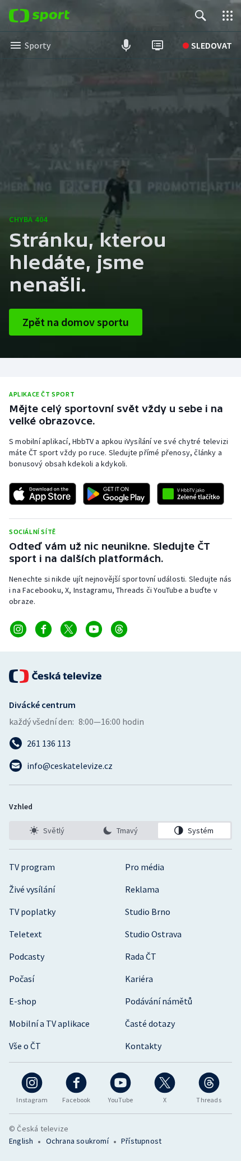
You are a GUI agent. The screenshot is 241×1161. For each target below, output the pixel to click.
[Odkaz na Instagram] (18, 629)
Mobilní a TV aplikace (49, 1023)
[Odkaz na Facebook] (43, 629)
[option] (47, 830)
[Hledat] (200, 15)
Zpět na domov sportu (75, 322)
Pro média (144, 866)
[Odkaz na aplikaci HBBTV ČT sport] (190, 494)
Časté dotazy (150, 1023)
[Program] (157, 45)
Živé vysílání (32, 889)
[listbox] (120, 830)
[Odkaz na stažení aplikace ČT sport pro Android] (116, 494)
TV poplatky (32, 911)
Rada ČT (140, 956)
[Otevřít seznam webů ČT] (227, 15)
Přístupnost (141, 1141)
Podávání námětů (158, 1001)
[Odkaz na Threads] (119, 629)
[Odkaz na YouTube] (94, 629)
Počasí (21, 978)
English (21, 1141)
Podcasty (26, 956)
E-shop (22, 1001)
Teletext (25, 934)
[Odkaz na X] (68, 629)
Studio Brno (147, 911)
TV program (32, 866)
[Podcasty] (126, 45)
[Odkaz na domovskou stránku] (56, 15)
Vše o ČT (25, 1045)
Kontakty (143, 1045)
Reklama (142, 889)
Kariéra (139, 978)
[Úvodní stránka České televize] (56, 676)
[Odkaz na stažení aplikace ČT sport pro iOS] (42, 494)
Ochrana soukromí (77, 1141)
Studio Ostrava (153, 934)
